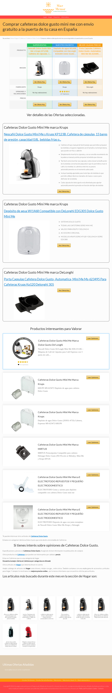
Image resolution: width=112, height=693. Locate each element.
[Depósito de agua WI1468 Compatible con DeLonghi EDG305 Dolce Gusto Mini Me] (65, 68)
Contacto (100, 688)
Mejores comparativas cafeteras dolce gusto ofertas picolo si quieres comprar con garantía (29, 644)
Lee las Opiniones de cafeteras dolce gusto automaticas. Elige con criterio (28, 616)
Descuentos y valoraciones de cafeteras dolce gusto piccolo (65, 616)
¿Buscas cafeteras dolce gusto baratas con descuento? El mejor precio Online (11, 616)
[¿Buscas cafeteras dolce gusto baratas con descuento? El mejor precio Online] (11, 604)
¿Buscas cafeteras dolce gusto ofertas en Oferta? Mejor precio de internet (101, 615)
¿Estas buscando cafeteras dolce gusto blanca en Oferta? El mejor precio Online (11, 644)
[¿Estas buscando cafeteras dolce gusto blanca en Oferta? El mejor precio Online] (11, 632)
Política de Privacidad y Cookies (88, 688)
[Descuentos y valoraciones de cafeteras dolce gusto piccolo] (65, 604)
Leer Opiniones (93, 338)
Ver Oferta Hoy (39, 82)
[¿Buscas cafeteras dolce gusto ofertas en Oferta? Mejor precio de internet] (101, 604)
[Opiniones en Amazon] (64, 91)
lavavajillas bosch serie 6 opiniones (17, 670)
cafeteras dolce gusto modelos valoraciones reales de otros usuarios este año (83, 616)
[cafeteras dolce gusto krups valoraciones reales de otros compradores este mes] (47, 604)
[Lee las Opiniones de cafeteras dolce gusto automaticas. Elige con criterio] (29, 604)
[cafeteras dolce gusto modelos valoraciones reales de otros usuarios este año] (83, 604)
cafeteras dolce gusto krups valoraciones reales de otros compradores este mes (47, 616)
